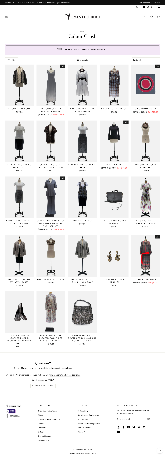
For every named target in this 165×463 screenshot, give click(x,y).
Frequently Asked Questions (49, 419)
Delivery (41, 432)
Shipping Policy (83, 419)
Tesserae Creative (90, 454)
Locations (42, 428)
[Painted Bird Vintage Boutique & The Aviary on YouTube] (128, 427)
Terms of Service (44, 436)
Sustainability (83, 411)
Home (82, 31)
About (40, 415)
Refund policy (43, 440)
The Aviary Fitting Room (47, 411)
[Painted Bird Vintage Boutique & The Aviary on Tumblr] (144, 427)
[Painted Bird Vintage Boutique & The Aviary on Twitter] (133, 427)
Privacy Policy (83, 432)
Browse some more (43, 386)
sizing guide (40, 368)
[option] (82, 2)
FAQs (50, 380)
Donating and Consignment (88, 415)
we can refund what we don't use (65, 375)
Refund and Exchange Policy (89, 423)
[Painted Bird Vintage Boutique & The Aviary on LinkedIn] (118, 431)
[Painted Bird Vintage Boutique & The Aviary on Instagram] (118, 427)
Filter (13, 60)
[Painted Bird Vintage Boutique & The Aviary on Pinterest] (138, 427)
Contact (41, 423)
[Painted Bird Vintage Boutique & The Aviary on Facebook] (123, 427)
